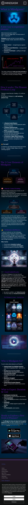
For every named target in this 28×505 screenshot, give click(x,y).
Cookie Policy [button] (6, 491)
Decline (14, 499)
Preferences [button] (10, 492)
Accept (14, 496)
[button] (3, 315)
